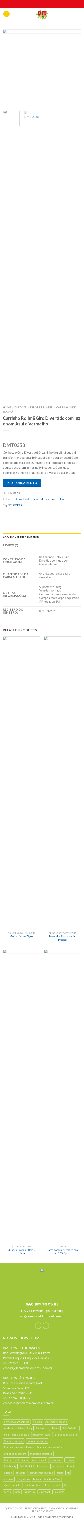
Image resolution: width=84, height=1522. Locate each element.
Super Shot (44, 1491)
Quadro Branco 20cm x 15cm (21, 1251)
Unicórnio (59, 1491)
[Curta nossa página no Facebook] (38, 1325)
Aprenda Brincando (56, 1421)
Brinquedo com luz (37, 1441)
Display (70, 1460)
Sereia (7, 1491)
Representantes (35, 1508)
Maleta (37, 1479)
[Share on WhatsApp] (6, 514)
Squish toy (29, 1491)
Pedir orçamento (22, 483)
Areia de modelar (13, 1428)
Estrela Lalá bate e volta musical (63, 938)
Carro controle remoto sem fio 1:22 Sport (63, 1251)
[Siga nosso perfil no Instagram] (46, 1325)
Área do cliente (42, 1511)
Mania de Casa (52, 1479)
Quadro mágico (12, 1485)
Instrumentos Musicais (41, 1472)
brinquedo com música (49, 1447)
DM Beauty (10, 1466)
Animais (37, 1421)
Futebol (8, 1472)
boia (6, 1434)
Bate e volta (42, 1428)
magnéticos (23, 1479)
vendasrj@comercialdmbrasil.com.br (27, 1368)
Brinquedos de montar (16, 1460)
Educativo (42, 1466)
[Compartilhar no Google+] (44, 514)
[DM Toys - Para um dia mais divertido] (42, 15)
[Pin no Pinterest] (37, 514)
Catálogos (56, 1508)
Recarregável (52, 1485)
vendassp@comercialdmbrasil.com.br (28, 1403)
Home (7, 407)
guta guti (20, 1472)
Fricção (71, 1466)
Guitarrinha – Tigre (21, 936)
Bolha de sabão (20, 1434)
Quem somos (13, 1508)
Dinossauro (55, 1460)
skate (17, 1491)
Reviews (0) (10, 545)
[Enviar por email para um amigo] (29, 514)
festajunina (58, 1466)
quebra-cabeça (33, 1485)
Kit (68, 1472)
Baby (29, 1428)
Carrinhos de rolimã (27, 499)
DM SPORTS (15, 505)
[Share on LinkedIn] (52, 514)
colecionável (39, 1460)
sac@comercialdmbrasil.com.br (42, 1316)
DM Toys (20, 407)
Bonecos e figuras (42, 1434)
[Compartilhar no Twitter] (22, 514)
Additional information (21, 537)
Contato (72, 1508)
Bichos (55, 1428)
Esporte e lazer (41, 407)
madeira (8, 1479)
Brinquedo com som (15, 1453)
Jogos (60, 1472)
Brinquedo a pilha (13, 1441)
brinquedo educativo (40, 1453)
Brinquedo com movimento (19, 1447)
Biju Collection (70, 1428)
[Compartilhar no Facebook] (14, 514)
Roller (66, 1485)
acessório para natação (16, 1421)
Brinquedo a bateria (66, 1434)
